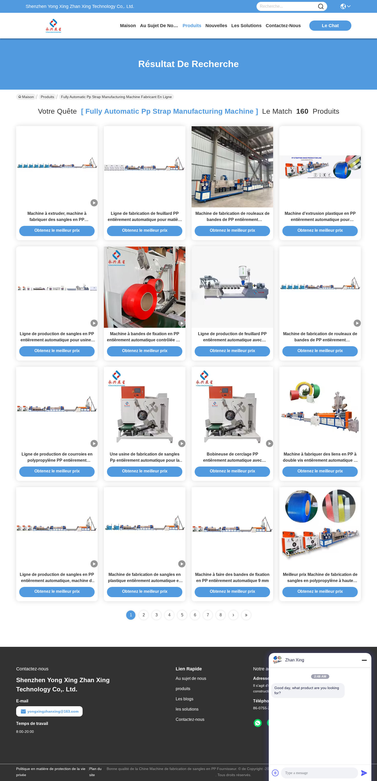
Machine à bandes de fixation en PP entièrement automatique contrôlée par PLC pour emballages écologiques (144, 340)
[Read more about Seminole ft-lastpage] (246, 615)
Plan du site (95, 772)
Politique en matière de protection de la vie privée (50, 772)
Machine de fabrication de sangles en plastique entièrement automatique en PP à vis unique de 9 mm (144, 580)
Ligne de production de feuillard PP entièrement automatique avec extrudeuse (232, 340)
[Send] (364, 772)
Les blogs (184, 699)
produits (192, 25)
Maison (128, 25)
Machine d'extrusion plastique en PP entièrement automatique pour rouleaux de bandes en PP (320, 219)
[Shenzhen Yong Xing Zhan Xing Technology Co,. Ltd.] (54, 25)
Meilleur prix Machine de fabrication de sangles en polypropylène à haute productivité (320, 580)
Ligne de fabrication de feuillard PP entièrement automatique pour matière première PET (145, 219)
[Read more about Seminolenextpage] (233, 615)
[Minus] (364, 660)
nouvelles (216, 25)
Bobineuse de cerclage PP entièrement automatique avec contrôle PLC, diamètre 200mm (232, 460)
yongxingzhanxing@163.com (52, 711)
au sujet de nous (159, 25)
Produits (47, 97)
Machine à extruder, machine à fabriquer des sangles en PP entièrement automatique (56, 219)
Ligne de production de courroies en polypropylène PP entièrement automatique (57, 460)
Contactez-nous (190, 719)
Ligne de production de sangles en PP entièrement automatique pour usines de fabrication (57, 340)
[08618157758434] (257, 723)
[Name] (321, 6)
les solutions (246, 25)
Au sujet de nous (191, 678)
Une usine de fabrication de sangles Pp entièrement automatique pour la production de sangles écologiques (145, 460)
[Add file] (275, 772)
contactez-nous (283, 25)
